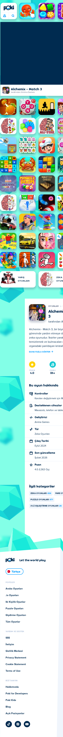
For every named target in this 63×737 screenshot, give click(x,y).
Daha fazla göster (39, 351)
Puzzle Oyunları (41, 500)
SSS (8, 638)
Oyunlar (53, 306)
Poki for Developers (17, 693)
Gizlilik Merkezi (14, 651)
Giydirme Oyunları (16, 615)
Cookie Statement (16, 664)
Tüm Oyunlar (13, 622)
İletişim (10, 644)
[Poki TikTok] (9, 724)
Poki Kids (11, 700)
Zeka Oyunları (40, 493)
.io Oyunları (12, 595)
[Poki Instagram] (18, 724)
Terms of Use (13, 671)
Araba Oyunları (14, 589)
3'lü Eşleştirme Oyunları (46, 506)
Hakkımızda (12, 687)
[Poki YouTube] (27, 724)
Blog (8, 707)
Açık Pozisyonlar (15, 713)
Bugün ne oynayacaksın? (13, 16)
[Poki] (9, 7)
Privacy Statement (16, 658)
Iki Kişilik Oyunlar (15, 602)
